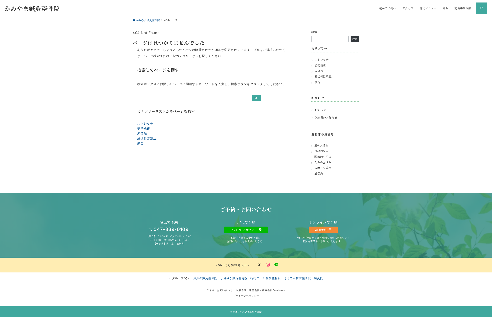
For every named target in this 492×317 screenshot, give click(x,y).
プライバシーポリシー (246, 295)
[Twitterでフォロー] (259, 265)
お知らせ (320, 109)
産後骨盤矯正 (147, 138)
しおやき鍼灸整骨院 (234, 278)
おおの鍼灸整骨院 (205, 278)
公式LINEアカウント (244, 229)
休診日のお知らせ (326, 117)
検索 (314, 32)
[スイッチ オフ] (482, 8)
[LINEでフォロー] (276, 265)
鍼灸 (140, 143)
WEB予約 (321, 229)
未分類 (142, 133)
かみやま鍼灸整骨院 (32, 8)
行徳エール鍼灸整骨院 (265, 278)
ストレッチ (145, 123)
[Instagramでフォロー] (268, 265)
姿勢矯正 (143, 128)
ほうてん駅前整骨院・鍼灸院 (303, 278)
